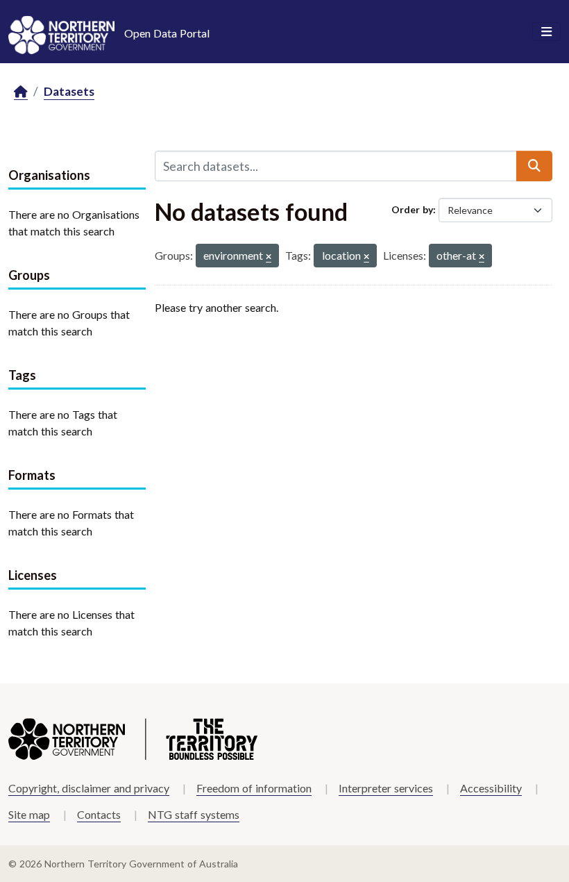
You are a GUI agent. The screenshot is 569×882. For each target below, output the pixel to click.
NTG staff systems (193, 814)
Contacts (99, 814)
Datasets (69, 91)
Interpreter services (386, 787)
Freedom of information (254, 787)
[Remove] (268, 257)
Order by (412, 209)
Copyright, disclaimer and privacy (88, 787)
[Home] (21, 92)
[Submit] (534, 166)
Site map (29, 814)
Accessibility (491, 787)
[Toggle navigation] (546, 32)
